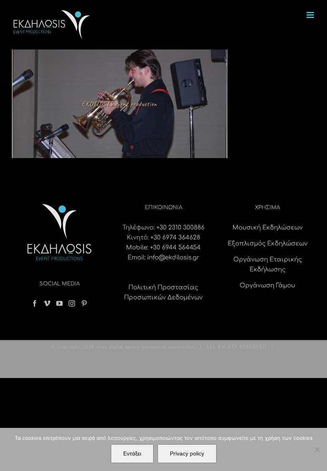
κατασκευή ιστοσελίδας (168, 347)
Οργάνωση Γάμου (267, 285)
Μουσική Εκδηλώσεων (267, 227)
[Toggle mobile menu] (311, 15)
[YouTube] (59, 303)
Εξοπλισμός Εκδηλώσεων (267, 243)
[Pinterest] (84, 303)
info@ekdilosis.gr (173, 257)
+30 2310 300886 (180, 227)
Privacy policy (187, 453)
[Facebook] (35, 303)
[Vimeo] (47, 303)
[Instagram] (72, 303)
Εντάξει (132, 453)
